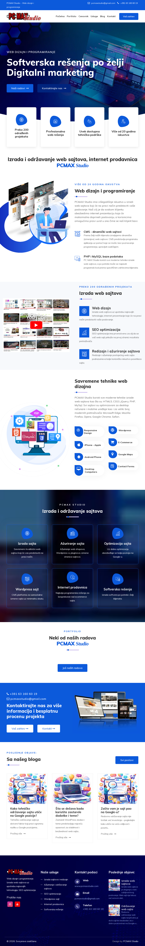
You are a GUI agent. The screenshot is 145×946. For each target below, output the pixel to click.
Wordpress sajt (51, 899)
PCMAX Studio (130, 941)
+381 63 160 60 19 (129, 3)
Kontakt (111, 16)
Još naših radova (72, 668)
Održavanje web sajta (128, 907)
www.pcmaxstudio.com (86, 886)
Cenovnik (83, 16)
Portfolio (71, 16)
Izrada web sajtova (128, 882)
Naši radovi (18, 88)
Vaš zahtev (129, 16)
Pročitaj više (16, 833)
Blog (102, 16)
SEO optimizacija (52, 893)
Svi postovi (126, 760)
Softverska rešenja (53, 909)
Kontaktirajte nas (52, 88)
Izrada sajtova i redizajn (56, 879)
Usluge (94, 16)
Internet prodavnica (54, 904)
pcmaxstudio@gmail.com (103, 3)
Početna (60, 16)
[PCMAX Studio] (24, 16)
